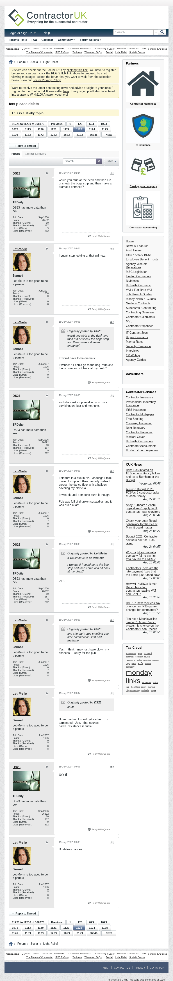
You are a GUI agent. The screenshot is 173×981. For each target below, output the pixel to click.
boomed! (148, 653)
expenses (130, 660)
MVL (129, 321)
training (151, 687)
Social (109, 52)
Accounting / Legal (104, 49)
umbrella (145, 690)
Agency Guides (136, 359)
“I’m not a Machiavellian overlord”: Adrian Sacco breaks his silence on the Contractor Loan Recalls (142, 624)
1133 (28, 134)
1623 (67, 134)
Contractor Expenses (139, 326)
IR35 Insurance (136, 409)
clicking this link (77, 70)
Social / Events (137, 52)
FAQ (34, 39)
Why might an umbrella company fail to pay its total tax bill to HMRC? (141, 556)
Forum (21, 62)
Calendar (47, 39)
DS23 (16, 173)
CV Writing (133, 355)
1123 (79, 129)
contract (130, 657)
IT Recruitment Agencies (142, 450)
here (66, 91)
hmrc (134, 663)
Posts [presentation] (15, 154)
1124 (92, 129)
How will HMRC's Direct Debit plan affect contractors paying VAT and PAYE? (141, 589)
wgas (153, 690)
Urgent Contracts (137, 337)
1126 (15, 134)
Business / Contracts (53, 49)
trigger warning (133, 690)
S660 (138, 255)
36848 (94, 134)
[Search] (162, 32)
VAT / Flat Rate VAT (139, 290)
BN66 (147, 255)
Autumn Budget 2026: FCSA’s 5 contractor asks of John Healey (142, 492)
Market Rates (134, 341)
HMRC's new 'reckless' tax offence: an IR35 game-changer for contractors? (143, 606)
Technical (77, 52)
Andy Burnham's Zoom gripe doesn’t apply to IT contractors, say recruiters (143, 508)
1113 (28, 129)
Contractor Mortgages (140, 414)
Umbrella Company (138, 285)
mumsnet (146, 682)
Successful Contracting (141, 308)
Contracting (12, 49)
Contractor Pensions (139, 432)
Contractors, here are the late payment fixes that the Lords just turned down (143, 571)
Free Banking (134, 418)
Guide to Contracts (138, 303)
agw (140, 653)
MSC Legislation (136, 271)
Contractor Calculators (140, 317)
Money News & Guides (141, 299)
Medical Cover (135, 437)
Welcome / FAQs (93, 52)
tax (127, 687)
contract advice (142, 657)
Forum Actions (89, 39)
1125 (105, 129)
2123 (80, 134)
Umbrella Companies (128, 49)
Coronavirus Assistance (79, 49)
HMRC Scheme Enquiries (154, 49)
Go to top (157, 967)
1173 (41, 134)
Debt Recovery (135, 428)
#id (112, 173)
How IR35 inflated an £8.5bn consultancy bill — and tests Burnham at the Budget (143, 475)
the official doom (138, 687)
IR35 (129, 255)
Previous (57, 124)
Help (46, 32)
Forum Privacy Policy (47, 80)
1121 (53, 129)
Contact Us (122, 967)
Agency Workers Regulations (137, 265)
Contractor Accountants (141, 446)
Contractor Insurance (139, 397)
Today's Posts (18, 39)
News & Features (137, 246)
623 (91, 124)
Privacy (140, 967)
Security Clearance (138, 346)
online (155, 682)
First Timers (134, 250)
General (26, 49)
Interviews (132, 350)
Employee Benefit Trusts (142, 259)
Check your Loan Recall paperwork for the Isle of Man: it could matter (141, 524)
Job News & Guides (139, 294)
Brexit (36, 49)
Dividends (132, 281)
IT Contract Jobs (137, 332)
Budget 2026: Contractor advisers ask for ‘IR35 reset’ (142, 540)
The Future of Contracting (39, 52)
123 (80, 124)
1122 (66, 129)
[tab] (15, 154)
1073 (15, 129)
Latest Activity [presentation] (35, 154)
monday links (139, 676)
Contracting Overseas (140, 312)
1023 (104, 124)
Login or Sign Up (21, 33)
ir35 (140, 663)
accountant (131, 653)
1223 (53, 134)
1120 (41, 129)
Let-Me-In (20, 249)
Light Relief (121, 52)
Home (130, 241)
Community (65, 39)
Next (109, 134)
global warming (144, 660)
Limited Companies (138, 276)
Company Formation (139, 423)
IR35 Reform (61, 52)
